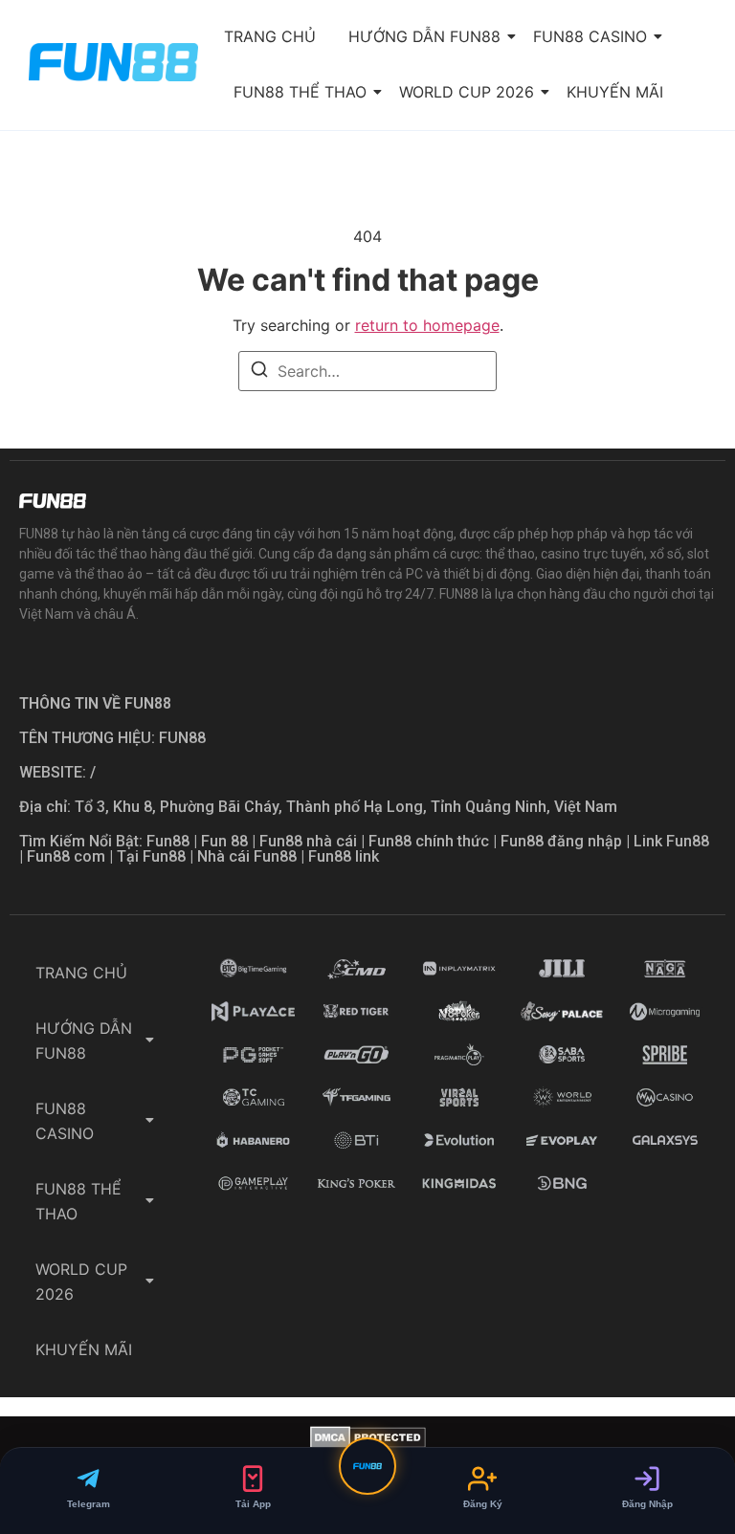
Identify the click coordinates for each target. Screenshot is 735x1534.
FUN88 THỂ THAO (300, 91)
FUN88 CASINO (590, 36)
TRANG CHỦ (270, 36)
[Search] (259, 372)
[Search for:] (367, 371)
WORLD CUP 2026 (466, 91)
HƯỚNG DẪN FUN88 (424, 36)
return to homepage (427, 325)
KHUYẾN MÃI (615, 91)
